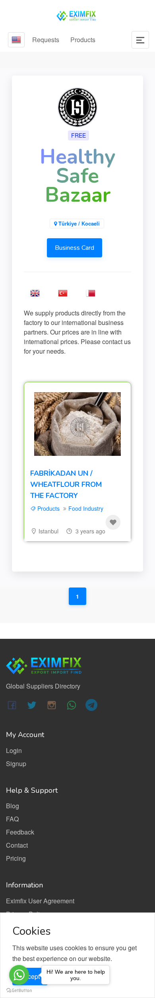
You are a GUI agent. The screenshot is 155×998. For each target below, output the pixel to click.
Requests (45, 39)
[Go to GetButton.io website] (19, 990)
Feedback (20, 832)
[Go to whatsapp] (19, 975)
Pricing (16, 858)
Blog (12, 805)
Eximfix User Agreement (40, 900)
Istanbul (48, 531)
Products (82, 39)
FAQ (12, 818)
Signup (16, 763)
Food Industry (85, 508)
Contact (17, 845)
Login (14, 750)
